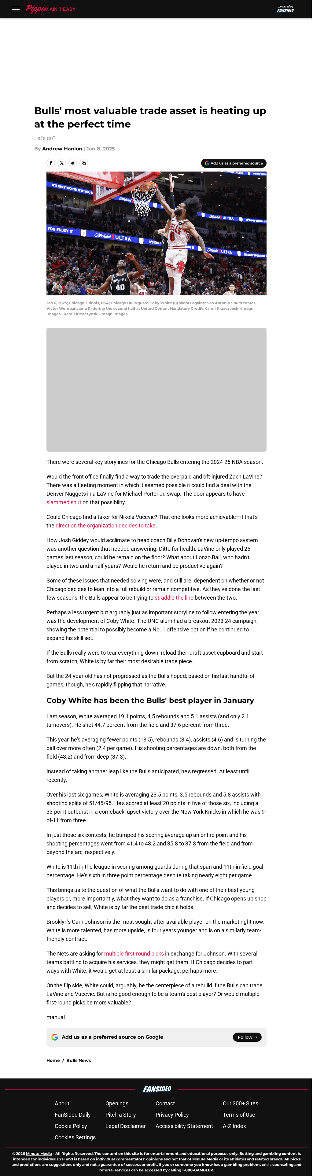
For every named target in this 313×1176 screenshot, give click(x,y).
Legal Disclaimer (125, 1126)
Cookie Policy (71, 1126)
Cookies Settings (75, 1137)
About (62, 1103)
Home (53, 1060)
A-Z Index (234, 1126)
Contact (165, 1103)
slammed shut (63, 502)
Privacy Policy (172, 1114)
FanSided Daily (73, 1114)
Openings (116, 1103)
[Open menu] (16, 9)
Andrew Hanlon (62, 149)
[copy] (83, 163)
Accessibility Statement (184, 1126)
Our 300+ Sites (240, 1103)
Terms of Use (239, 1114)
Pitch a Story (120, 1114)
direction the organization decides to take (106, 525)
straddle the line (174, 597)
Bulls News (78, 1060)
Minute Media (39, 1153)
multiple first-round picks (134, 953)
